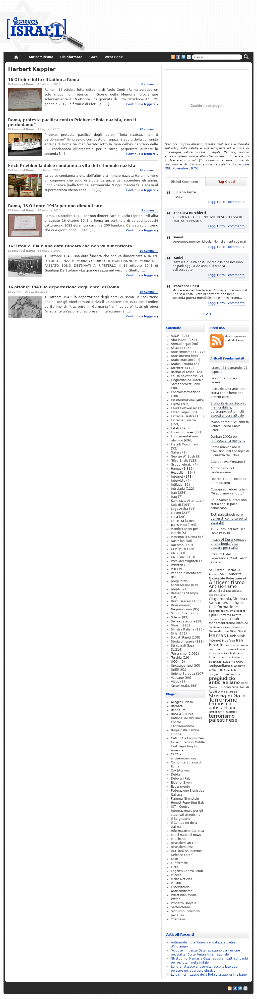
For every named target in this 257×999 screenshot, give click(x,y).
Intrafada (228, 640)
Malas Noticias (181, 879)
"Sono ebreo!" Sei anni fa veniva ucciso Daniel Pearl (230, 426)
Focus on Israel (182, 432)
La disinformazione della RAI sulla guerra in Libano (209, 974)
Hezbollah (236, 636)
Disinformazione (223, 607)
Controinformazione (185, 392)
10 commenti (149, 129)
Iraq (174, 496)
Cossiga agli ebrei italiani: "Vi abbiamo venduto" (229, 491)
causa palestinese (184, 376)
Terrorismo (223, 700)
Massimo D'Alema (184, 537)
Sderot (176, 617)
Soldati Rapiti (181, 637)
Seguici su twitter (183, 57)
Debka (175, 774)
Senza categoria (183, 621)
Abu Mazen (179, 340)
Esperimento (180, 786)
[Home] (16, 57)
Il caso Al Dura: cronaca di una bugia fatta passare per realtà (228, 544)
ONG (174, 553)
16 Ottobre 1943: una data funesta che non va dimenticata (70, 246)
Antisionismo (223, 586)
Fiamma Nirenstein (185, 798)
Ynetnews (178, 919)
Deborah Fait (180, 778)
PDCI (174, 569)
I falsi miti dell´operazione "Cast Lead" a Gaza (229, 558)
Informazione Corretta (187, 831)
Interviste (178, 480)
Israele (216, 644)
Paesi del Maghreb (184, 561)
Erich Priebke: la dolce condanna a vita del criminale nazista (71, 165)
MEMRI (176, 883)
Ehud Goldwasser (184, 408)
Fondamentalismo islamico (225, 627)
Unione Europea (183, 673)
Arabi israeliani (182, 360)
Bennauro (178, 710)
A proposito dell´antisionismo (222, 470)
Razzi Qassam (181, 601)
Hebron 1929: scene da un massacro (228, 481)
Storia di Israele (227, 691)
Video (175, 682)
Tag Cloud (226, 182)
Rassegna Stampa (184, 593)
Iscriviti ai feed (173, 57)
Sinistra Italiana (182, 629)
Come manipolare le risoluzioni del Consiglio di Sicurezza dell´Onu (230, 451)
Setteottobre (180, 907)
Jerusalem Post (182, 847)
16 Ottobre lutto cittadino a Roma (43, 79)
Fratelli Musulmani (184, 444)
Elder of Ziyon (181, 782)
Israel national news (186, 835)
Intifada (176, 484)
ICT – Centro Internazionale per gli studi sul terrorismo (187, 810)
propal (175, 589)
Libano (214, 657)
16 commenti (149, 170)
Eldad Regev (180, 412)
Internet (215, 640)
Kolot (174, 859)
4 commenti (149, 210)
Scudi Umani (180, 613)
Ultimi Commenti (185, 182)
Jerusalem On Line (184, 843)
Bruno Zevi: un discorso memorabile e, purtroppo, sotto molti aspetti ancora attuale (228, 409)
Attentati (177, 368)
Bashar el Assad (183, 372)
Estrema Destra (230, 615)
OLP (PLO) (178, 549)
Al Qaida (177, 348)
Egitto (213, 615)
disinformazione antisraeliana (227, 610)
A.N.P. (175, 336)
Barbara (177, 706)
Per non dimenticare (186, 573)
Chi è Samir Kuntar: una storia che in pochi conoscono (229, 504)
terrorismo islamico (223, 712)
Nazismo (229, 661)
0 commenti (149, 84)
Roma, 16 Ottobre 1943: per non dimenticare (55, 206)
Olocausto (238, 666)
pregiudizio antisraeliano (224, 680)
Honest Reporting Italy (188, 802)
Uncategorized (182, 665)
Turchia (176, 657)
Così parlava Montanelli (228, 462)
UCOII (175, 661)
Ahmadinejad (181, 344)
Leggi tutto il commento (226, 202)
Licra (174, 867)
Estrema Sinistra (219, 619)
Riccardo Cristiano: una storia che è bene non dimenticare (228, 393)
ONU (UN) (217, 670)
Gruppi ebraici (181, 464)
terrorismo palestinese (223, 718)
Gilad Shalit (238, 631)
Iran (239, 640)
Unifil (175, 669)
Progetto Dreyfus (183, 903)
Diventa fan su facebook (178, 57)
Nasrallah (178, 541)
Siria (235, 687)
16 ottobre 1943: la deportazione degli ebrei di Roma (63, 287)
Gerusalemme (219, 631)
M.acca (176, 875)
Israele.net (179, 839)
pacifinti (231, 670)
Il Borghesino (180, 819)
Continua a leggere (141, 104)
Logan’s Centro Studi (187, 871)
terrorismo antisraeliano (222, 705)
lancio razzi (232, 645)
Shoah (226, 687)
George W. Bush (183, 456)
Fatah (234, 619)
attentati (217, 590)
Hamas (217, 635)
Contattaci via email (189, 57)
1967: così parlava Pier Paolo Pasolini (228, 531)
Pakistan (177, 565)
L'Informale (179, 863)
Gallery (176, 452)
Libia (174, 517)
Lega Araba (179, 509)
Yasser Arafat (180, 686)
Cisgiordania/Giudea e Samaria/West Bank (228, 601)
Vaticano (177, 677)
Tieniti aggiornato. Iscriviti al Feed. (236, 338)
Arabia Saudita (182, 364)
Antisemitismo (227, 582)
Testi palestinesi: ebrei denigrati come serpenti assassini (229, 518)
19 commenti (149, 291)
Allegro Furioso (182, 702)
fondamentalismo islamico (228, 623)
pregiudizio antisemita (224, 674)
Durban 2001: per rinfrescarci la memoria (228, 438)
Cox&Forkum (180, 770)
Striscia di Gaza (227, 696)
